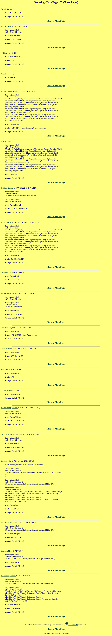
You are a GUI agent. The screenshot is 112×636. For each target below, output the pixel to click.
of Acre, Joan (5, 141)
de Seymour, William (8, 576)
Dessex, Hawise (6, 390)
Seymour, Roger (7, 522)
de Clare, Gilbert (7, 91)
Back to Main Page (56, 21)
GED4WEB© (73, 625)
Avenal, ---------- (7, 74)
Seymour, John (6, 461)
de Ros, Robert (6, 26)
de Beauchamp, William (9, 408)
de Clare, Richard (7, 188)
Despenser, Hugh (7, 272)
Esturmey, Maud (7, 551)
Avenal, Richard (7, 9)
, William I (5, 53)
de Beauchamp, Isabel (9, 293)
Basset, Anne (5, 349)
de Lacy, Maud (6, 222)
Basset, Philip (6, 369)
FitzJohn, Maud (6, 434)
